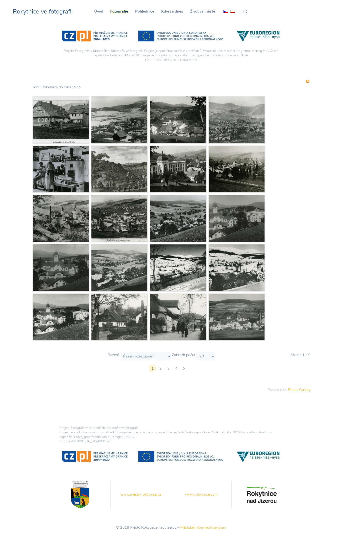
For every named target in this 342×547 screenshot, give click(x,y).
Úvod (98, 11)
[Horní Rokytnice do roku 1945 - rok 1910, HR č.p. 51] (61, 119)
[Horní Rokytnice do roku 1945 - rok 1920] (178, 119)
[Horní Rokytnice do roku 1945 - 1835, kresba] (119, 168)
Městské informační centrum (203, 527)
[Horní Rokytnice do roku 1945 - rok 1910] (178, 316)
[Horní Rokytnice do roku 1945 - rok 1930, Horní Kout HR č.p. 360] (61, 168)
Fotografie (119, 11)
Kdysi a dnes (172, 11)
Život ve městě (202, 11)
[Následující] (184, 368)
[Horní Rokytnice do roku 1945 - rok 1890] (237, 119)
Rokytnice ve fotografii (43, 11)
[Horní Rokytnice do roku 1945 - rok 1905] (61, 217)
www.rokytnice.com (201, 494)
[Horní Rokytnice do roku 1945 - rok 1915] (119, 119)
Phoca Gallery (299, 389)
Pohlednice (144, 11)
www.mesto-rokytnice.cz (140, 494)
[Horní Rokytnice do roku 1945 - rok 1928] (178, 217)
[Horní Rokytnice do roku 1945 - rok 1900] (119, 217)
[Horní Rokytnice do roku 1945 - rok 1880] (237, 168)
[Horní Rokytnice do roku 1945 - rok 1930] (178, 168)
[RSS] (307, 81)
